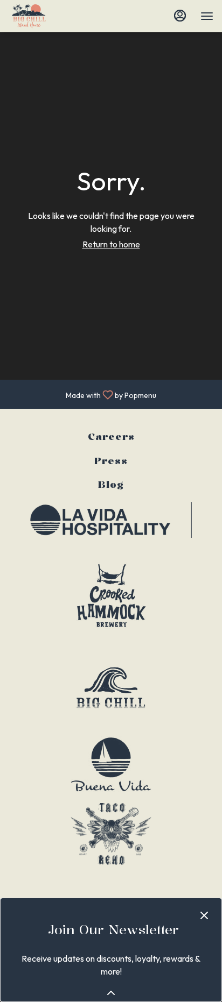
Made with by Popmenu (82, 394)
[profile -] (180, 15)
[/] (111, 519)
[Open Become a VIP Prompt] (111, 992)
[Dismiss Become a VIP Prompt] (204, 915)
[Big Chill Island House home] (57, 16)
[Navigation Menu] (207, 16)
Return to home (111, 244)
